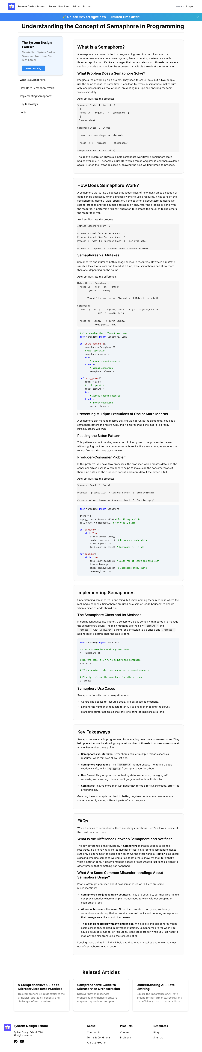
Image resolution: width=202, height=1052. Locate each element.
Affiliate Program (97, 1042)
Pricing (87, 6)
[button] (189, 6)
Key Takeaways (29, 104)
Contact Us (93, 1032)
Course (124, 1032)
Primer (76, 6)
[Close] (197, 17)
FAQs (23, 112)
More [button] (179, 6)
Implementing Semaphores (36, 96)
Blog (156, 1032)
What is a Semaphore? (33, 79)
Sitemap (158, 1037)
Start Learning (33, 68)
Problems (64, 6)
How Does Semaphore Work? (37, 88)
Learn (52, 6)
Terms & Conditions (98, 1037)
